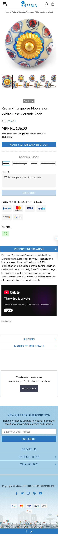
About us (29, 449)
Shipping (24, 133)
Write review (29, 388)
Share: (6, 227)
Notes (6, 171)
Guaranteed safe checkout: (23, 202)
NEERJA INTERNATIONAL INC (29, 4)
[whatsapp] (5, 233)
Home (7, 12)
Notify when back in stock (29, 144)
